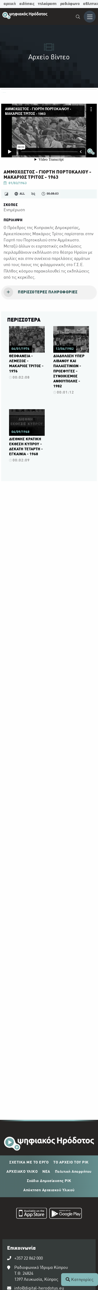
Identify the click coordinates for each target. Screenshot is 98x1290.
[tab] (49, 293)
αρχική (10, 4)
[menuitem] (78, 17)
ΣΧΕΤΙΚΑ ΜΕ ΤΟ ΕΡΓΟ (29, 1162)
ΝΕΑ (46, 1171)
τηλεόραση (47, 4)
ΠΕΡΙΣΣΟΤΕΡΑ (23, 320)
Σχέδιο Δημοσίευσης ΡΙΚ (49, 1181)
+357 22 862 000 (28, 1259)
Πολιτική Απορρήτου (73, 1171)
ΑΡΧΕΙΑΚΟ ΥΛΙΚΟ (22, 1171)
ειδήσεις (26, 4)
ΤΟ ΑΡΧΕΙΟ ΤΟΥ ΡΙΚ (71, 1162)
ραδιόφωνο (70, 4)
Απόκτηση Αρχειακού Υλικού (49, 1190)
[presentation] (49, 293)
